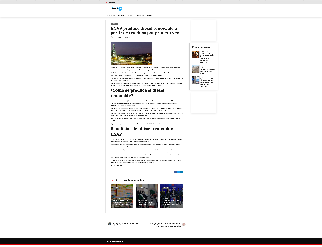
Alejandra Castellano (117, 37)
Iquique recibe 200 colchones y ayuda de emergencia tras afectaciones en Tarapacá (206, 82)
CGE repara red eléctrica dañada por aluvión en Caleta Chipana (207, 70)
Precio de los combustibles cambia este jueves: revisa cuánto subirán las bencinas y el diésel (145, 204)
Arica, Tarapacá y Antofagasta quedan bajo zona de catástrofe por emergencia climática (207, 57)
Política (149, 15)
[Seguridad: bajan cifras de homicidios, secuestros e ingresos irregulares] (171, 196)
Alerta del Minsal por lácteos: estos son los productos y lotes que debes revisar (120, 203)
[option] (147, 53)
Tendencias (140, 15)
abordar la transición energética (161, 152)
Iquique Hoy (111, 15)
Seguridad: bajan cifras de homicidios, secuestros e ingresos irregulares (171, 203)
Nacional (121, 15)
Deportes (130, 15)
